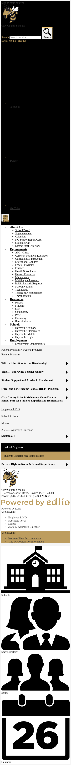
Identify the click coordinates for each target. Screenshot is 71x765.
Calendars (20, 236)
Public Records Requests (28, 283)
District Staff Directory (27, 245)
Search (5, 37)
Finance (19, 268)
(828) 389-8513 (18, 496)
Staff (17, 308)
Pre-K (18, 314)
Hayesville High (24, 337)
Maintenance (22, 277)
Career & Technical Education (31, 255)
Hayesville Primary (25, 327)
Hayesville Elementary (27, 330)
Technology (21, 289)
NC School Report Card (28, 239)
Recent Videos (23, 321)
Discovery (20, 318)
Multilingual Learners (27, 280)
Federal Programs (24, 264)
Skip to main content (12, 2)
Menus (5, 423)
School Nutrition (24, 286)
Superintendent (23, 233)
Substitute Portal (10, 416)
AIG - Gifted (22, 252)
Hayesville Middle (25, 334)
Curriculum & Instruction (29, 258)
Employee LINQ (10, 409)
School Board (22, 230)
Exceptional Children (26, 261)
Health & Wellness (25, 271)
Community (21, 311)
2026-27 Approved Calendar (17, 429)
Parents (19, 302)
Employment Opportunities (30, 343)
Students (19, 305)
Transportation (23, 295)
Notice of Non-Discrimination (24, 538)
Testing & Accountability (28, 292)
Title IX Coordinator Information (26, 541)
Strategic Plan (22, 242)
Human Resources (25, 274)
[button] (16, 227)
